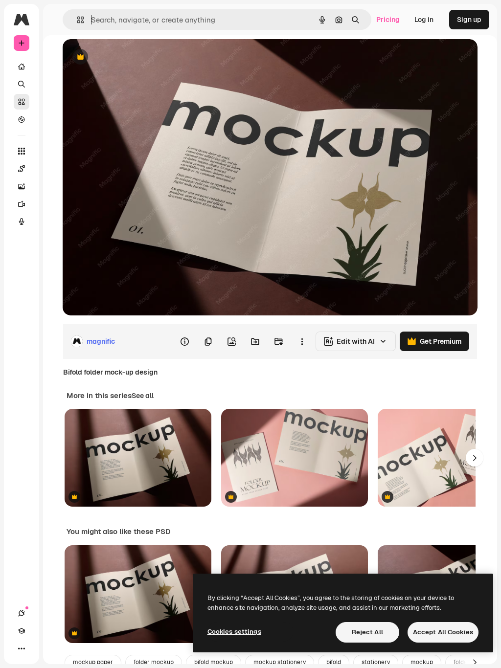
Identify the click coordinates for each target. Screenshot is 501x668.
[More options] (302, 341)
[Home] (21, 66)
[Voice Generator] (21, 221)
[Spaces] (21, 169)
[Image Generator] (21, 186)
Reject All (367, 632)
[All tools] (21, 151)
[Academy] (21, 631)
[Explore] (21, 119)
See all (143, 395)
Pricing (388, 19)
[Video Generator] (21, 204)
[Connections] (21, 613)
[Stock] (21, 102)
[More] (21, 648)
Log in (423, 19)
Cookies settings (234, 631)
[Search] (21, 84)
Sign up (469, 19)
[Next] (474, 458)
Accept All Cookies (443, 632)
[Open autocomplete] (76, 19)
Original (125, 57)
